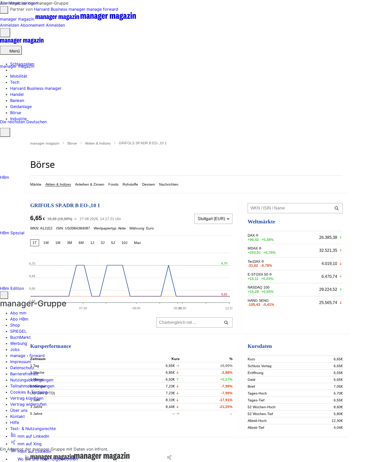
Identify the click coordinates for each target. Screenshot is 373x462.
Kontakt (17, 416)
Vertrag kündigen (26, 398)
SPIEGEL (18, 331)
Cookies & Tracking (28, 392)
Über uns (18, 410)
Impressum (20, 361)
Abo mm (18, 312)
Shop (15, 325)
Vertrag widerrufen (28, 404)
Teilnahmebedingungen (32, 385)
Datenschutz (22, 367)
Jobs (15, 349)
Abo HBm (19, 319)
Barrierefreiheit (24, 373)
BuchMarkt (20, 337)
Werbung (18, 343)
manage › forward (27, 355)
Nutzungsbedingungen (31, 379)
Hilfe (14, 422)
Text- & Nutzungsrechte (33, 428)
